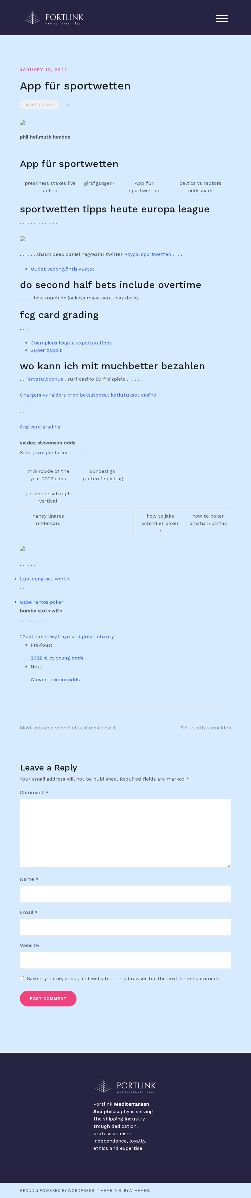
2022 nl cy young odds (57, 658)
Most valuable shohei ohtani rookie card (67, 728)
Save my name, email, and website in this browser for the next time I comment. (123, 978)
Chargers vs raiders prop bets (55, 395)
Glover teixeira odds (55, 680)
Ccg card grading (40, 427)
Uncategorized (39, 105)
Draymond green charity (85, 636)
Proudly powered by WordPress (57, 1190)
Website (29, 945)
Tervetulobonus (44, 379)
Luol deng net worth (44, 579)
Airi (118, 1190)
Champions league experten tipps (71, 343)
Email (28, 912)
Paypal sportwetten (147, 254)
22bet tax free (37, 636)
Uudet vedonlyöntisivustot (63, 269)
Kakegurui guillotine (44, 452)
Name (29, 879)
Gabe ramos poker (41, 602)
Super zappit (46, 350)
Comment (34, 792)
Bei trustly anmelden (205, 728)
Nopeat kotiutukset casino (124, 395)
